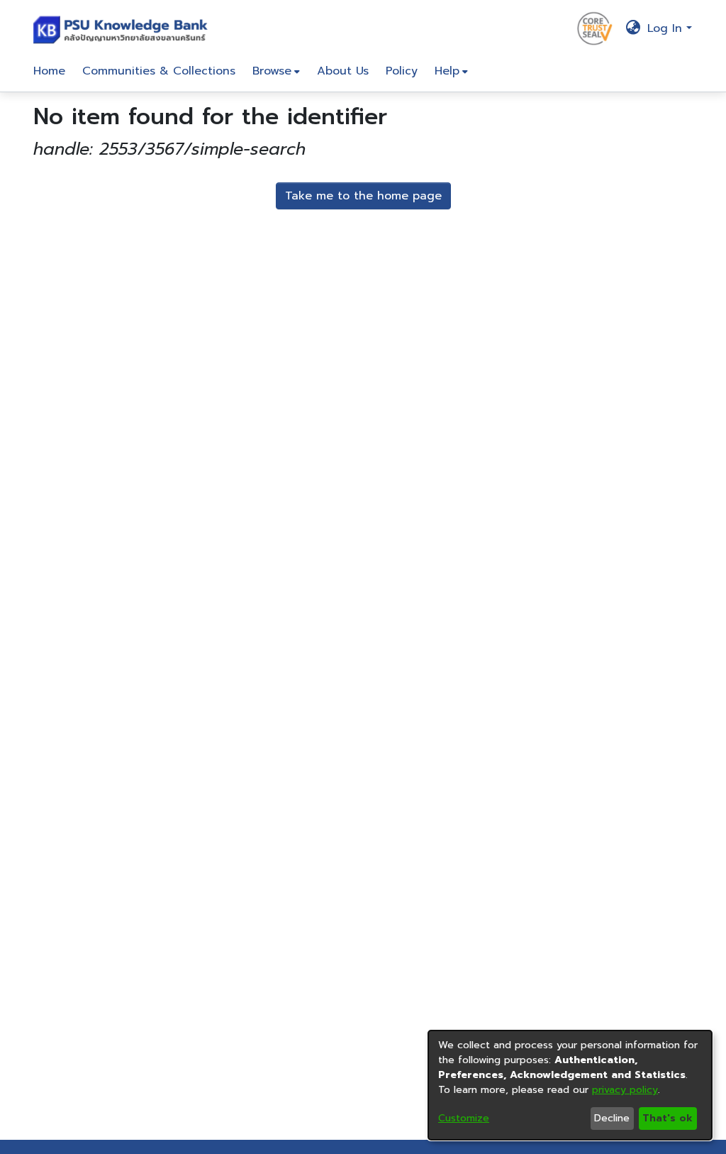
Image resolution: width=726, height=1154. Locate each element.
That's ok (667, 1118)
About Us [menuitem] (343, 70)
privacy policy (625, 1089)
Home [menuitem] (49, 70)
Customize (463, 1118)
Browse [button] (271, 70)
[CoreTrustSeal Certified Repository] (595, 27)
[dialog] (570, 1085)
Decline (612, 1118)
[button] (123, 28)
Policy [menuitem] (402, 70)
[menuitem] (276, 71)
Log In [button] (666, 28)
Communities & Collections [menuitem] (158, 70)
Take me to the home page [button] (363, 195)
